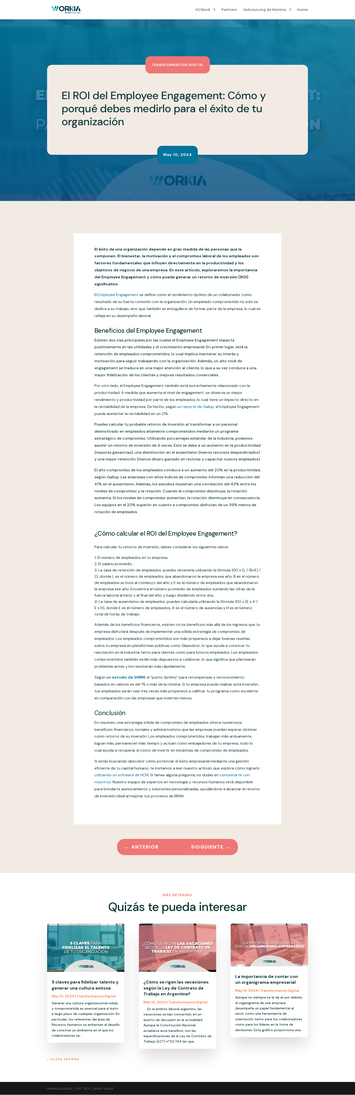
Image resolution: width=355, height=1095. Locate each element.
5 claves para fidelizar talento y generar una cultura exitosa (85, 985)
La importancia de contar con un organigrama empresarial (266, 979)
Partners (229, 10)
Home (302, 10)
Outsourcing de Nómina (264, 10)
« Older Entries (63, 1059)
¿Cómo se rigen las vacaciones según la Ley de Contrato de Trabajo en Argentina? (176, 988)
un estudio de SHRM (125, 677)
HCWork (203, 10)
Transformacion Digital (177, 64)
